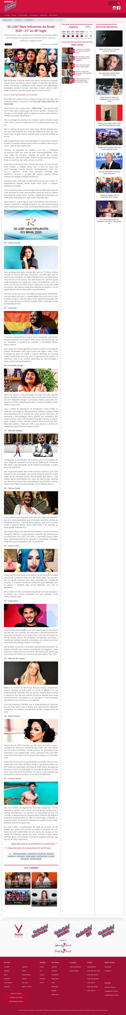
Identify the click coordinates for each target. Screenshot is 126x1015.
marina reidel (21, 856)
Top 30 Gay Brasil (75, 967)
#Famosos (55, 994)
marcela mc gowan (35, 859)
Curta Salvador (74, 971)
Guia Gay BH (91, 983)
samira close (11, 856)
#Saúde (54, 990)
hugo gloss (50, 854)
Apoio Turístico (27, 987)
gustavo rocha (32, 854)
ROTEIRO (7, 962)
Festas (42, 967)
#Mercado (55, 987)
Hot (41, 971)
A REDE (89, 962)
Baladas (6, 971)
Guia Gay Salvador (93, 979)
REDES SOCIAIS (110, 962)
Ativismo (42, 979)
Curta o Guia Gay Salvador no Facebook (20, 94)
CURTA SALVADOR (33, 15)
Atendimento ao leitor (16, 1001)
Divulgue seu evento (16, 997)
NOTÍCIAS (14, 15)
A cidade (6, 967)
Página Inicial (7, 20)
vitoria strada (25, 859)
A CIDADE (7, 15)
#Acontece (55, 979)
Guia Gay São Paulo (93, 971)
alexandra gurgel (42, 856)
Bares (6, 975)
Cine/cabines (8, 983)
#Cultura (54, 971)
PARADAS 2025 (43, 15)
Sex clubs (25, 983)
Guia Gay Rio (91, 990)
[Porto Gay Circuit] (63, 951)
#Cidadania (28, 20)
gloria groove (42, 854)
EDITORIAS (55, 962)
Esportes (25, 967)
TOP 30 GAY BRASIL (22, 15)
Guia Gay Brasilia (92, 975)
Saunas (24, 979)
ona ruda (51, 856)
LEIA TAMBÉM (31, 867)
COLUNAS (72, 962)
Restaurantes (26, 975)
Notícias (18, 20)
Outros (42, 983)
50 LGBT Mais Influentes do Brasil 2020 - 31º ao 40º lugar (50, 20)
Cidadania (7, 979)
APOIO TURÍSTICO (53, 15)
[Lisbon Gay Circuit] (63, 945)
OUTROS (108, 983)
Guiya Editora (91, 967)
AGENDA (80, 26)
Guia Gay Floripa (92, 987)
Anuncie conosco (16, 993)
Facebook (108, 967)
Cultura (42, 975)
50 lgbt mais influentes (19, 854)
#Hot (53, 983)
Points (24, 971)
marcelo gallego (31, 856)
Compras (7, 987)
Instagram (108, 971)
